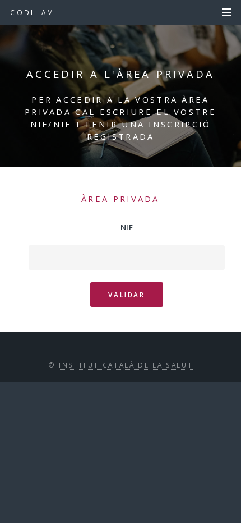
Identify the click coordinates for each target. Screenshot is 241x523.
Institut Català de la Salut (126, 364)
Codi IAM (32, 12)
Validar (126, 294)
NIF (127, 227)
